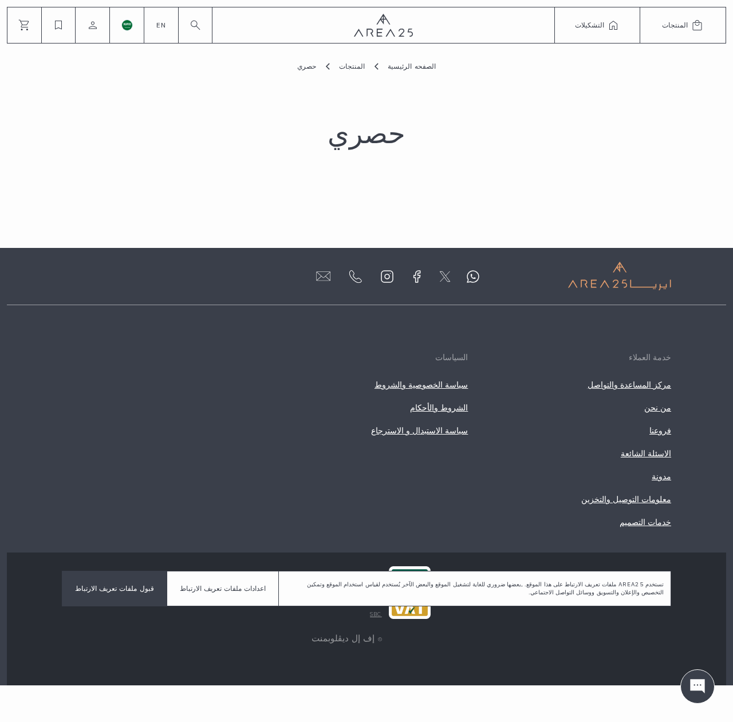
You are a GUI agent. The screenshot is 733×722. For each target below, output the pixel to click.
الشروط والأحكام (439, 408)
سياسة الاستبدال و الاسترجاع (419, 430)
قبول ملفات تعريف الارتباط (114, 588)
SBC (376, 614)
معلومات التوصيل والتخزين (626, 499)
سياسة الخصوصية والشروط (421, 385)
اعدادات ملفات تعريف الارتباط (223, 588)
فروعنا (660, 430)
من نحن (657, 408)
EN (161, 25)
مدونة (661, 476)
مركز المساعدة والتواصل (629, 385)
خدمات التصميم (645, 522)
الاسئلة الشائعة (646, 453)
